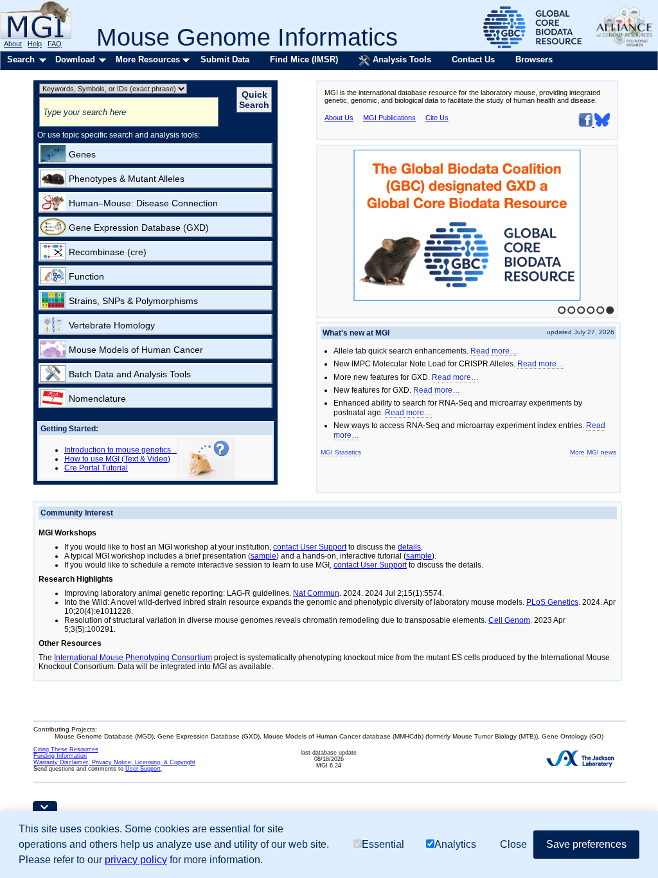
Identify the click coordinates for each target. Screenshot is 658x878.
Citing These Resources (65, 749)
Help (35, 44)
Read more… (493, 350)
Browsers (534, 59)
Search (21, 59)
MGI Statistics (341, 452)
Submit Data (224, 59)
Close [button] (513, 844)
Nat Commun (316, 593)
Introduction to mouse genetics (120, 449)
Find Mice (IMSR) (304, 59)
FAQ (55, 44)
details (409, 546)
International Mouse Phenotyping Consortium (133, 657)
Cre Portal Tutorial (96, 467)
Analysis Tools (400, 59)
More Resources (148, 59)
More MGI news (593, 452)
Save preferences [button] (586, 844)
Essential (383, 844)
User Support (143, 769)
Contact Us (473, 59)
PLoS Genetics (552, 602)
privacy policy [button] (136, 859)
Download (75, 59)
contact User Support (309, 546)
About (13, 44)
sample (263, 555)
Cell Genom (509, 620)
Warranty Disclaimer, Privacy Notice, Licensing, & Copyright (114, 762)
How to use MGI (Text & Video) (117, 458)
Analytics (455, 844)
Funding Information (60, 756)
